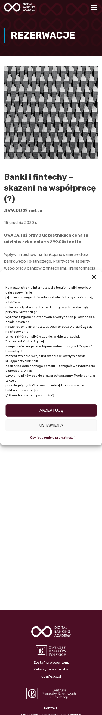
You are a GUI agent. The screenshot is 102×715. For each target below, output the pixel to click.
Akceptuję (51, 410)
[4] (51, 112)
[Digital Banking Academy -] (19, 8)
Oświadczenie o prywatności (52, 437)
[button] (94, 276)
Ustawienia (51, 425)
